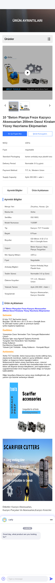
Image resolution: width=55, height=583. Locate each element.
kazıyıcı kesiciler (43, 510)
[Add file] (3, 579)
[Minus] (51, 519)
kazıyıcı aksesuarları (21, 507)
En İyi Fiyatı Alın (15, 134)
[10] (27, 72)
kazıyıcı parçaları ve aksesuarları (19, 510)
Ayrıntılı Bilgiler (14, 190)
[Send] (51, 579)
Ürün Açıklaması (40, 190)
